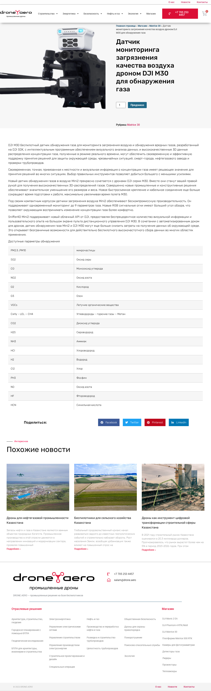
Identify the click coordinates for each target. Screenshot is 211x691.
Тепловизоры (169, 671)
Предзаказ (137, 105)
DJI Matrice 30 (169, 631)
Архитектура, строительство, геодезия (27, 621)
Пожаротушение (133, 637)
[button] (109, 422)
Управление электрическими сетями (65, 628)
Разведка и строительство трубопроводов (101, 639)
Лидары (166, 658)
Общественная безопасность (140, 619)
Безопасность (91, 13)
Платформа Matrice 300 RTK (177, 638)
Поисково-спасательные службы (142, 645)
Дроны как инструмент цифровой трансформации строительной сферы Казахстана (169, 522)
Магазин (151, 13)
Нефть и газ (113, 13)
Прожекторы (169, 664)
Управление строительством (64, 637)
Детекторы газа (171, 651)
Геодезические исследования (27, 641)
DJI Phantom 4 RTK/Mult (175, 625)
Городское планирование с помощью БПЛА (26, 632)
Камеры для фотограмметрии (178, 645)
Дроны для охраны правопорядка (134, 628)
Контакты (202, 2)
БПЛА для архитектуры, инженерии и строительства (27, 650)
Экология (133, 13)
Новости (185, 2)
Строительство (46, 13)
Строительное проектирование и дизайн (67, 658)
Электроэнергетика (60, 619)
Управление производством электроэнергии (64, 647)
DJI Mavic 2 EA (170, 618)
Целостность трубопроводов (102, 648)
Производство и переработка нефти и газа (103, 628)
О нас (171, 2)
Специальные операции (62, 666)
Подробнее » (14, 549)
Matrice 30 (155, 26)
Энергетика (69, 13)
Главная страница (126, 26)
